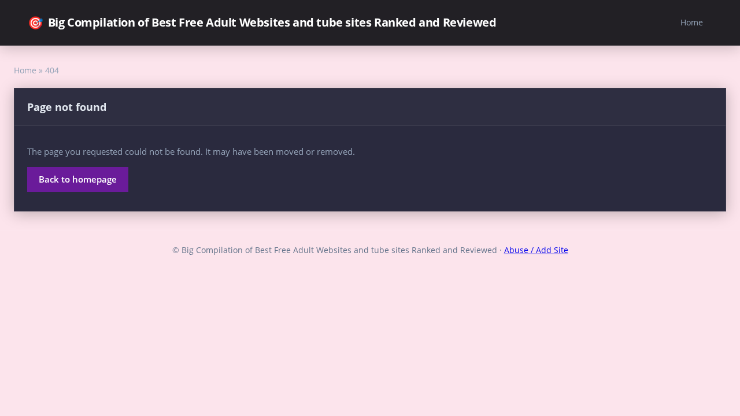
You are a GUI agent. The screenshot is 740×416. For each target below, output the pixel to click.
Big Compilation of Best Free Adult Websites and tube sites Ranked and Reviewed (262, 22)
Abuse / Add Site (536, 249)
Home (691, 22)
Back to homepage (78, 179)
